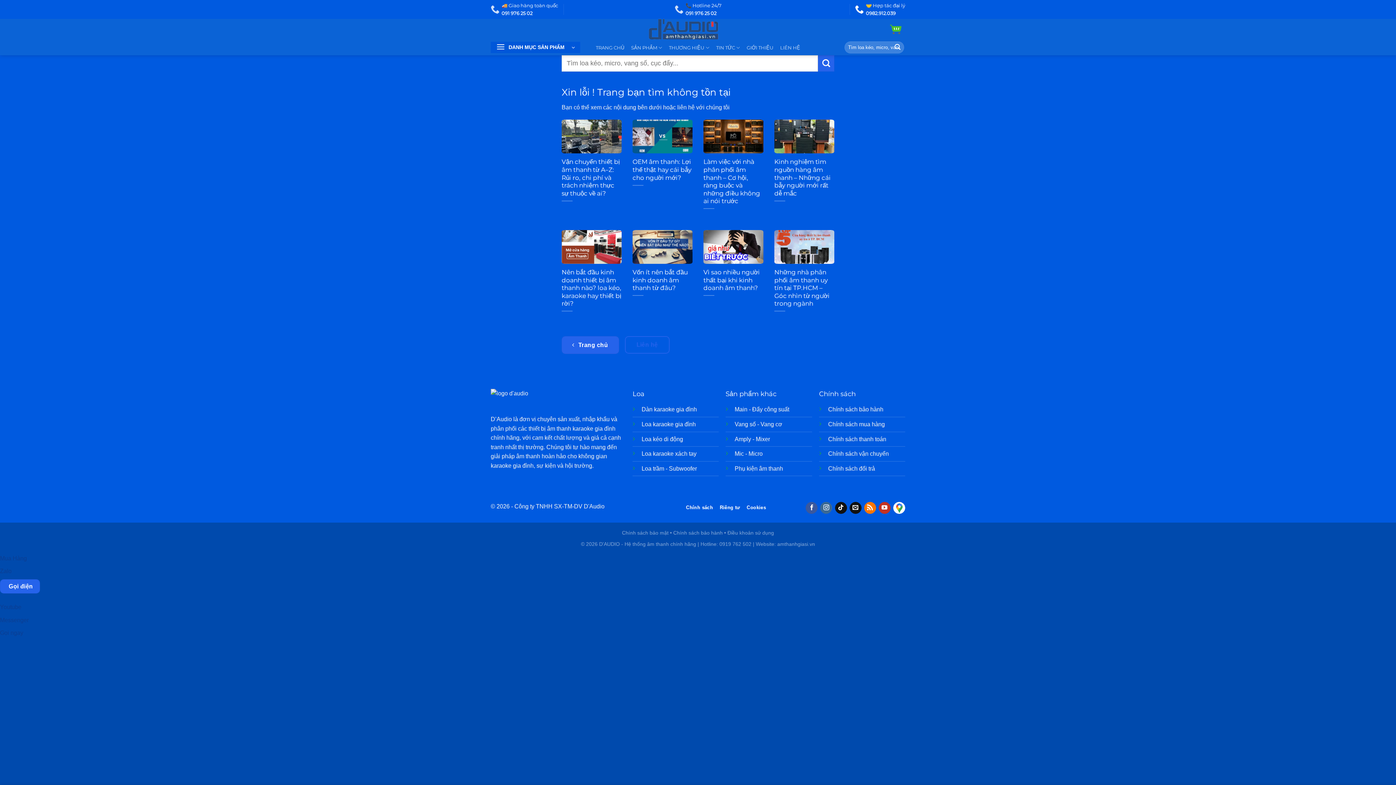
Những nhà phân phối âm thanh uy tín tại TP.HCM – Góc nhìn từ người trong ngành (802, 288)
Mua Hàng (13, 558)
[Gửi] (897, 47)
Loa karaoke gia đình (669, 424)
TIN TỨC (725, 48)
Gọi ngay (11, 633)
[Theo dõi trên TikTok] (841, 508)
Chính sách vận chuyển (858, 454)
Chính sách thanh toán (857, 439)
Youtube (10, 607)
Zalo (6, 571)
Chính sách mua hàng (856, 424)
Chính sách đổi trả (851, 469)
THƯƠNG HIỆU (686, 48)
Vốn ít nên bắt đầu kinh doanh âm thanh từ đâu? (660, 280)
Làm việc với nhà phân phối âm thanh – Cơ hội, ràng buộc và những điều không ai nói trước (731, 181)
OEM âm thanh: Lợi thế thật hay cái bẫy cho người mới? (662, 169)
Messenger (14, 620)
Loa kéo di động (662, 439)
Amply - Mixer (752, 439)
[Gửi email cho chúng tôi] (856, 508)
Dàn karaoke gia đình (669, 409)
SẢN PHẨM (644, 48)
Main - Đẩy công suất (762, 409)
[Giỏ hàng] (896, 29)
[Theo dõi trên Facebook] (812, 508)
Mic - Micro (749, 454)
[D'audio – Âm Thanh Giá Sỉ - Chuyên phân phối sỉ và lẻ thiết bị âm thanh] (698, 29)
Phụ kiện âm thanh (759, 469)
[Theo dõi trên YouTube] (885, 508)
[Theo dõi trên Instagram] (826, 508)
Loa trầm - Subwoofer (669, 469)
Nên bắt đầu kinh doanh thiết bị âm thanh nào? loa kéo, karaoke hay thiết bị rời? (591, 288)
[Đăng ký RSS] (870, 508)
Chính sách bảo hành (855, 409)
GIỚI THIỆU (760, 48)
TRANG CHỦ (610, 48)
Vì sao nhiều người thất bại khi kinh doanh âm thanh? (731, 280)
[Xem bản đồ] (899, 508)
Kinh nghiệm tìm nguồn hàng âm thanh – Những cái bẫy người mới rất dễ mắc (802, 177)
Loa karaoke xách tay (669, 454)
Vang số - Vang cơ (758, 424)
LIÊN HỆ (790, 48)
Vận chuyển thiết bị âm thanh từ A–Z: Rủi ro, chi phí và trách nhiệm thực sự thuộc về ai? (591, 177)
